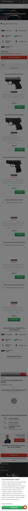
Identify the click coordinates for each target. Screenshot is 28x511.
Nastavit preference (7, 503)
